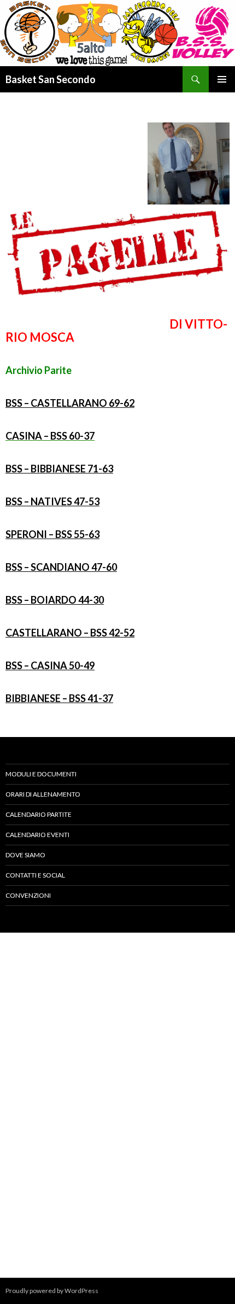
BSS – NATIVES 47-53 (52, 501)
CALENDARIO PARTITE (38, 814)
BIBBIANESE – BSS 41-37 (59, 698)
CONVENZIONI (28, 895)
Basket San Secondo (50, 79)
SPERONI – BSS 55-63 (52, 534)
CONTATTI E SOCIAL (35, 875)
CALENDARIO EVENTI (37, 835)
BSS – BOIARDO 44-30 (54, 600)
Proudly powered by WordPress (51, 1291)
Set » (222, 1072)
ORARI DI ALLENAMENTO (42, 794)
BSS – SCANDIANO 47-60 (61, 567)
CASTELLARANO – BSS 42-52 (69, 633)
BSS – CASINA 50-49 (50, 665)
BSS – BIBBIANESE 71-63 (59, 469)
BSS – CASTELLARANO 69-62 (69, 403)
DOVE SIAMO (25, 855)
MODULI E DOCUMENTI (41, 774)
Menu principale (222, 79)
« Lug (14, 1072)
